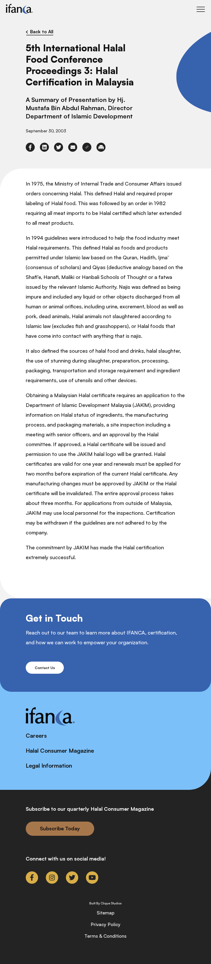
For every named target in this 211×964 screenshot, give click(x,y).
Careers (36, 735)
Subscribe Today (60, 828)
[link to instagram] (52, 877)
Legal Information (49, 765)
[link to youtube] (92, 877)
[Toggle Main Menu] (201, 9)
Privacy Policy (105, 924)
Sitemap (106, 912)
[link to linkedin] (44, 147)
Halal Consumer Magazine (60, 750)
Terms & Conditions (105, 936)
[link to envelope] (72, 147)
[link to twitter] (58, 147)
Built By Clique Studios (105, 903)
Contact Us (45, 667)
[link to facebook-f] (30, 147)
